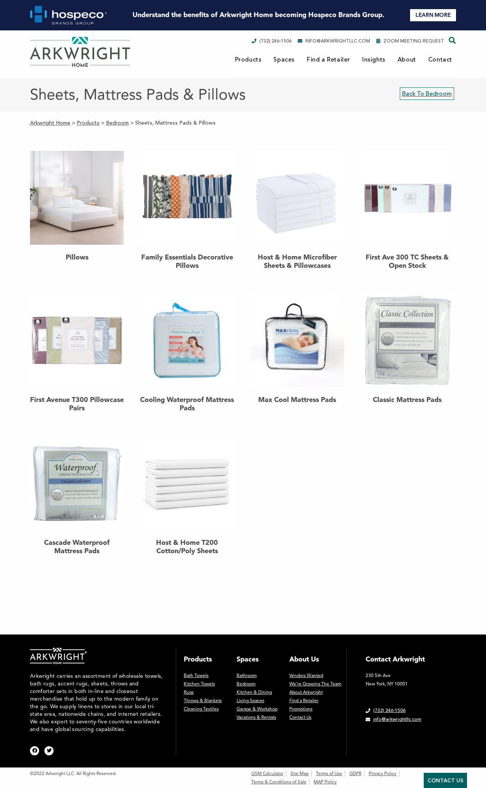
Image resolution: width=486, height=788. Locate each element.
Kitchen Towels (199, 684)
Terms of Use (329, 773)
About (407, 59)
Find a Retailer (328, 59)
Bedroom (246, 684)
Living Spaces (250, 700)
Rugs (189, 692)
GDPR (355, 773)
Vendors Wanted (306, 675)
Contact (440, 59)
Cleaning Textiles (201, 709)
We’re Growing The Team (315, 684)
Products (248, 59)
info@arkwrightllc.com (337, 41)
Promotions (300, 709)
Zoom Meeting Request (413, 41)
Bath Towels (196, 675)
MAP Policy (325, 782)
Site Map (299, 773)
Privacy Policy (382, 773)
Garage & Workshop (257, 709)
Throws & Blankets (203, 700)
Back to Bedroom (427, 94)
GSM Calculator (267, 773)
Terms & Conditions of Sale (278, 782)
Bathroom (247, 675)
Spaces (284, 59)
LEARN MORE (433, 15)
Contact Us (300, 717)
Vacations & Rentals (256, 717)
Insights (373, 59)
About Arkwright (306, 692)
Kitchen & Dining (254, 692)
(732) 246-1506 (275, 41)
